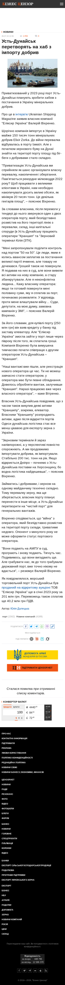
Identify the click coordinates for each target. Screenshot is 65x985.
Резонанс (7, 794)
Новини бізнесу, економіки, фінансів (23, 772)
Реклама (7, 748)
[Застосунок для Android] (35, 971)
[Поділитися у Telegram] (36, 626)
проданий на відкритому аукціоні (26, 587)
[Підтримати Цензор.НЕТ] (32, 668)
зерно (5, 915)
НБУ (4, 895)
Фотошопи (8, 808)
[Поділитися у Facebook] (26, 626)
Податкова (8, 870)
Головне (7, 834)
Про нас (6, 734)
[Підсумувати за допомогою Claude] (37, 638)
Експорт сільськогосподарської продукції (26, 865)
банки (5, 861)
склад (5, 934)
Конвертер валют (15, 701)
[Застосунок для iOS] (40, 971)
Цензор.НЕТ (8, 780)
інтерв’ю (22, 114)
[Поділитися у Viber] (47, 626)
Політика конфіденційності (17, 758)
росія (5, 924)
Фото (5, 799)
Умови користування (14, 753)
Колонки (6, 848)
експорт (6, 886)
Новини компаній (29, 616)
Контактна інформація (14, 738)
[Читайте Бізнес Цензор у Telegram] (30, 971)
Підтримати (8, 743)
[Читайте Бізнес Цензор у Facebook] (19, 971)
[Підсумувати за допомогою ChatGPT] (32, 638)
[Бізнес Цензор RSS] (46, 971)
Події (4, 789)
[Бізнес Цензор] (17, 5)
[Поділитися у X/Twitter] (31, 626)
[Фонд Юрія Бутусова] (32, 655)
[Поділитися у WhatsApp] (42, 626)
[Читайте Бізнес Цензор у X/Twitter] (24, 971)
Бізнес (5, 824)
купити (16, 707)
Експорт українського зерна (18, 880)
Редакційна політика (14, 762)
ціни (4, 929)
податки (6, 905)
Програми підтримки (13, 875)
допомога (7, 910)
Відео (5, 804)
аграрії (5, 900)
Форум (5, 818)
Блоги (5, 813)
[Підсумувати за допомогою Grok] (48, 638)
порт (8, 616)
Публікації (7, 843)
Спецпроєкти (9, 838)
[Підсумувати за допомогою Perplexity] (42, 638)
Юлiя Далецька (19, 608)
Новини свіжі (9, 767)
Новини (8, 32)
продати (7, 707)
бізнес (5, 890)
